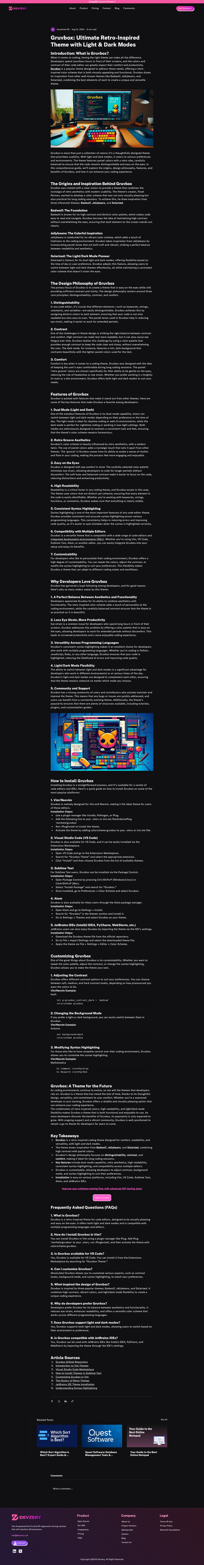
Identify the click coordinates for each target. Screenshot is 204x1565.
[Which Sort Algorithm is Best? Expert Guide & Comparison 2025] (57, 1436)
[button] (83, 8)
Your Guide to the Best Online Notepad (143, 1453)
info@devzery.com (20, 1535)
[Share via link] (72, 1401)
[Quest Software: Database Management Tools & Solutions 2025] (102, 1436)
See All (164, 1419)
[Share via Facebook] (52, 1401)
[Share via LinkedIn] (65, 1401)
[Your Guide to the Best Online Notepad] (147, 1436)
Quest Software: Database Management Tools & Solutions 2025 (101, 1453)
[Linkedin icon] (14, 1551)
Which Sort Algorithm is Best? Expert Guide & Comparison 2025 (54, 1453)
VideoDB (93, 1)
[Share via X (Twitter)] (58, 1401)
